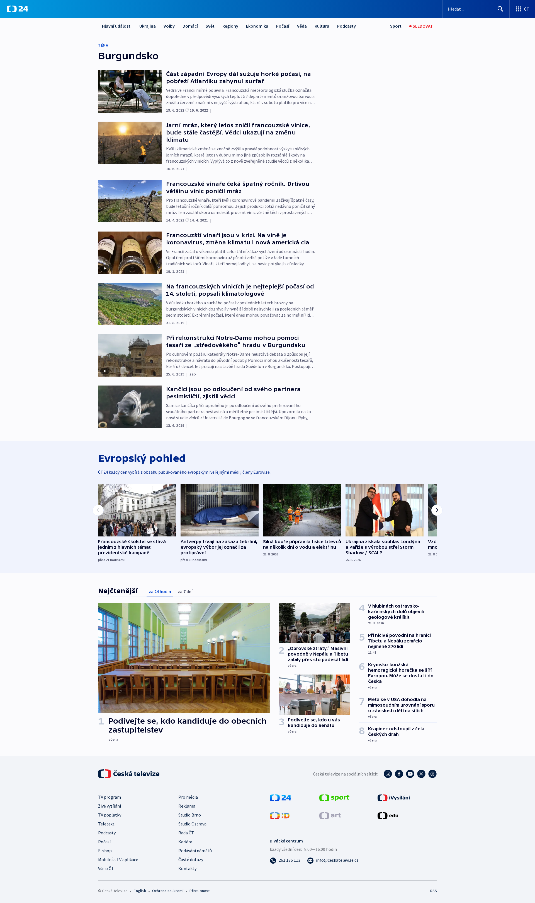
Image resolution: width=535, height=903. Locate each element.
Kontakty (187, 868)
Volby (169, 26)
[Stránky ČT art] (330, 815)
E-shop (105, 850)
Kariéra (185, 841)
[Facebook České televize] (399, 773)
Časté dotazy (190, 859)
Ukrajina (147, 26)
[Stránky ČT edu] (388, 815)
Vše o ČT (106, 868)
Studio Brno (189, 815)
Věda (302, 26)
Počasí (282, 26)
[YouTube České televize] (410, 773)
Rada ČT (186, 832)
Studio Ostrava (192, 824)
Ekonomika (257, 26)
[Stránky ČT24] (280, 797)
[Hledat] (500, 9)
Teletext (106, 824)
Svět (210, 26)
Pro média (188, 797)
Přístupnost (199, 890)
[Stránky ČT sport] (334, 797)
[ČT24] (17, 9)
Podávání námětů (195, 850)
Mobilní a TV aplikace (118, 859)
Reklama (186, 806)
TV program (109, 797)
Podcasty (346, 26)
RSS (433, 890)
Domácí (190, 26)
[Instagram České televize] (387, 773)
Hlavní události (117, 26)
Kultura (322, 26)
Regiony (230, 26)
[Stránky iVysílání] (394, 797)
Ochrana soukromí (167, 890)
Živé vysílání (109, 806)
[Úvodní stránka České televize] (129, 773)
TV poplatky (109, 815)
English (140, 890)
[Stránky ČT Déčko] (280, 815)
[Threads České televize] (432, 773)
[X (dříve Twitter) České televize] (421, 773)
